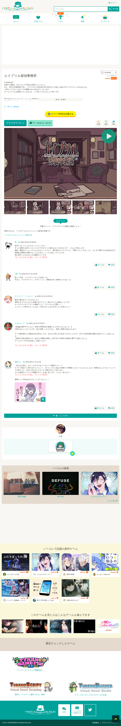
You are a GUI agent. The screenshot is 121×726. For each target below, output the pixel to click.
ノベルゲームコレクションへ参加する (18, 235)
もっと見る (112, 501)
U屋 (16, 274)
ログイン (114, 3)
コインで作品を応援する (62, 114)
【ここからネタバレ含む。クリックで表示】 (31, 257)
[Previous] (6, 163)
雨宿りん (18, 362)
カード (16, 21)
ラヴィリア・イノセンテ (24, 296)
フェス (60, 21)
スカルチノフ (20, 323)
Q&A (64, 709)
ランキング (105, 21)
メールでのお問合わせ (77, 709)
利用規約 (95, 723)
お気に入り (38, 21)
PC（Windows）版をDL (41, 122)
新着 (82, 21)
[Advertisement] (60, 45)
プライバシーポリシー (110, 723)
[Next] (114, 163)
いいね (99, 264)
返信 (111, 264)
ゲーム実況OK (14, 107)
